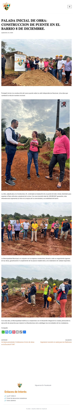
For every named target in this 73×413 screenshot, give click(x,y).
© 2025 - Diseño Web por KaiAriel (36, 409)
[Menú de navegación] (69, 6)
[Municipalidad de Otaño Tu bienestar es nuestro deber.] (6, 6)
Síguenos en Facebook (43, 385)
